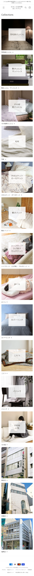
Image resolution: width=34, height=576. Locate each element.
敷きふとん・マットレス (9, 88)
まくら (3, 302)
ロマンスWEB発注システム (16, 567)
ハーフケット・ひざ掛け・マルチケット (14, 266)
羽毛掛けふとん (6, 52)
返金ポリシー (10, 569)
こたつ (3, 373)
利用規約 (30, 569)
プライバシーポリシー (21, 569)
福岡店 (3, 552)
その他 (3, 445)
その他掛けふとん (7, 123)
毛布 (2, 159)
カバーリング (5, 338)
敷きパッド (5, 230)
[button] (4, 8)
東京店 (3, 480)
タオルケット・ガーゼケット (10, 195)
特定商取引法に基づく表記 (22, 572)
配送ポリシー (11, 572)
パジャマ (4, 409)
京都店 (3, 516)
